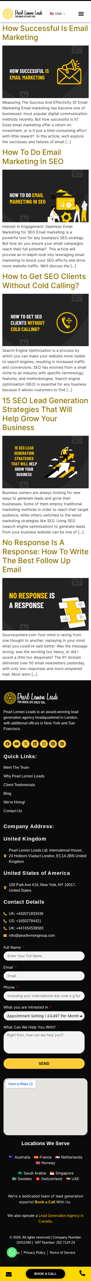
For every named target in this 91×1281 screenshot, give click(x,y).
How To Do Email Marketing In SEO (33, 157)
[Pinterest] (62, 744)
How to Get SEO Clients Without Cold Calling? (44, 281)
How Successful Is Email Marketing (45, 33)
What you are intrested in (26, 1007)
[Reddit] (53, 744)
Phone (10, 987)
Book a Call (45, 1202)
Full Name (13, 947)
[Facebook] (7, 744)
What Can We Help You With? (30, 1027)
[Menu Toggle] (81, 14)
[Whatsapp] (12, 1252)
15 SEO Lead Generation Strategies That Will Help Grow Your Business (45, 414)
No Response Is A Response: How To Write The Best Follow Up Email (45, 556)
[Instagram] (44, 744)
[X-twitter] (26, 744)
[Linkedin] (35, 744)
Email (9, 967)
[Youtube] (17, 744)
